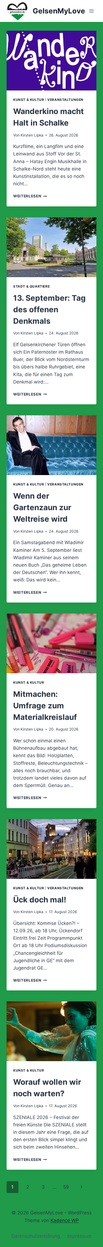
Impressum (79, 1236)
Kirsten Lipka (32, 135)
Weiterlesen (30, 196)
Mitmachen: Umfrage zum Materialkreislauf (45, 705)
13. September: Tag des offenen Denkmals (49, 309)
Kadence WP (65, 1220)
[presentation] (51, 60)
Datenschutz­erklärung (36, 1236)
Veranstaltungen (65, 100)
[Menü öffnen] (91, 11)
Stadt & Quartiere (31, 286)
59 (66, 1187)
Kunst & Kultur (28, 100)
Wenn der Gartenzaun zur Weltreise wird (42, 507)
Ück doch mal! (39, 899)
